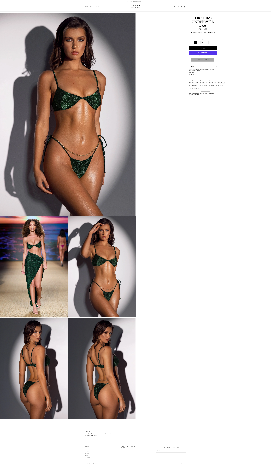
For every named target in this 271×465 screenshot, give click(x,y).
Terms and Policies (182, 463)
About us (87, 450)
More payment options (202, 55)
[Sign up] (184, 450)
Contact (87, 446)
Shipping (87, 451)
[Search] (178, 6)
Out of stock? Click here (203, 59)
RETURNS (87, 453)
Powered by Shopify (97, 463)
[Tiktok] (135, 447)
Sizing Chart (88, 448)
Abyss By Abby (90, 463)
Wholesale (87, 457)
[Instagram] (132, 447)
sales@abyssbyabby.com (205, 91)
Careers (86, 455)
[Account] (181, 6)
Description (191, 66)
